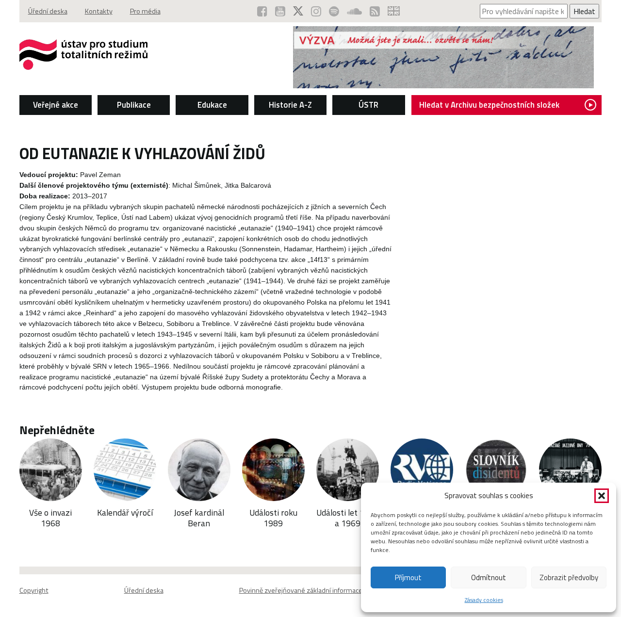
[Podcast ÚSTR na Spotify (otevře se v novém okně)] (334, 11)
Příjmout (408, 577)
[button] (601, 496)
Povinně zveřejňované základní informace (300, 590)
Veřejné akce (55, 104)
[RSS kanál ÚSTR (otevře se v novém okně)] (375, 11)
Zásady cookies (484, 599)
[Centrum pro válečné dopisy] (443, 85)
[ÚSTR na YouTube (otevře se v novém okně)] (280, 11)
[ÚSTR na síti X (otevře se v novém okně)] (298, 11)
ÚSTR (368, 104)
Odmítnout (488, 577)
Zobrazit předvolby (568, 577)
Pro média (145, 11)
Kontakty (99, 11)
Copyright (34, 590)
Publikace (134, 104)
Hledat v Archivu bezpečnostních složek (489, 104)
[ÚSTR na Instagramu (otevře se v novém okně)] (316, 11)
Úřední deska (47, 11)
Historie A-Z (290, 104)
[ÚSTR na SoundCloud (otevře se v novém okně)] (354, 11)
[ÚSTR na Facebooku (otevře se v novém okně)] (262, 11)
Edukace (212, 104)
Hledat (584, 11)
